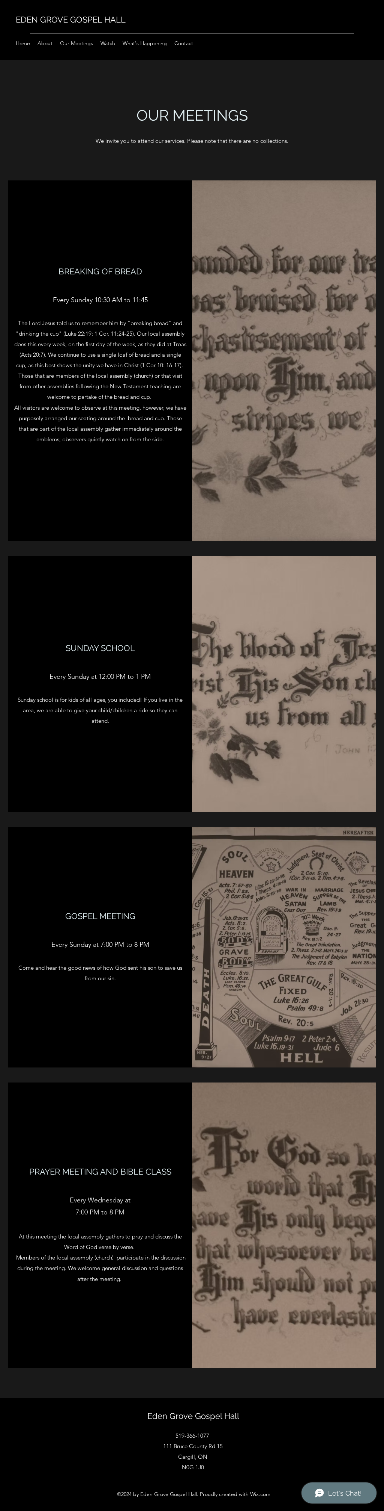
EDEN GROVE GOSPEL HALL (71, 19)
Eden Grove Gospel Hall (193, 1416)
